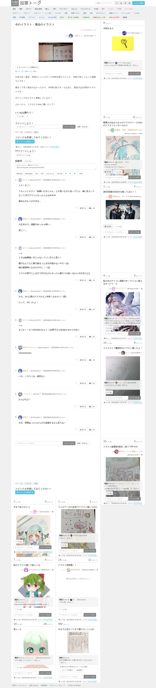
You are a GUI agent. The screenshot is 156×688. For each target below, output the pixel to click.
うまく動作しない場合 (28, 71)
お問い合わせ (34, 685)
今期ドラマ (37, 13)
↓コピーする (27, 161)
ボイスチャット (101, 13)
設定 (125, 17)
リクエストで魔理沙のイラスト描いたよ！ (122, 348)
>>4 (20, 326)
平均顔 (119, 9)
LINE (81, 174)
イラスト (28, 132)
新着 (103, 9)
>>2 (20, 253)
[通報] (42, 147)
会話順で (80, 670)
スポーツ (28, 9)
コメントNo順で (67, 670)
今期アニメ (27, 13)
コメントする (69, 127)
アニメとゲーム (85, 9)
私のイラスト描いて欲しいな (26, 565)
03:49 (108, 226)
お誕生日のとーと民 (99, 17)
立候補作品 (85, 17)
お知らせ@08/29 (114, 17)
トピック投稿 (138, 3)
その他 (96, 9)
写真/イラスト (75, 13)
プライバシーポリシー (58, 685)
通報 (59, 180)
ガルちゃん (50, 174)
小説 (91, 13)
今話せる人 (108, 28)
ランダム (111, 9)
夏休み (62, 17)
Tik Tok (59, 174)
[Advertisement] (55, 463)
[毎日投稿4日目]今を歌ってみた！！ (120, 192)
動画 (84, 13)
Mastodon (29, 174)
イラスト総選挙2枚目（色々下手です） (121, 447)
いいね (21, 116)
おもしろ (74, 9)
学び (54, 9)
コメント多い (129, 9)
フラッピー (32, 17)
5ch (42, 174)
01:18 (108, 172)
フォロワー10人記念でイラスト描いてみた (77, 507)
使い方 (17, 71)
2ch (36, 174)
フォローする (54, 147)
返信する (83, 208)
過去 (36, 132)
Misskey (19, 174)
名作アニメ (16, 13)
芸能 (20, 9)
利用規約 (44, 685)
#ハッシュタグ (125, 13)
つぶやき (136, 13)
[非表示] (47, 147)
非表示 (63, 180)
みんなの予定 (52, 17)
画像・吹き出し (83, 127)
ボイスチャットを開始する (28, 67)
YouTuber (58, 13)
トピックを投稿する (25, 141)
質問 (14, 17)
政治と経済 (38, 9)
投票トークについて (19, 685)
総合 (14, 9)
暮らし (47, 9)
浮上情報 (22, 17)
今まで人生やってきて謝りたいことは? (76, 629)
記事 (66, 13)
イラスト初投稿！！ (67, 565)
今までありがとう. (21, 507)
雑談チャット (113, 13)
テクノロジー (64, 9)
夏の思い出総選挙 (73, 17)
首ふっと (17, 629)
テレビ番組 (48, 13)
